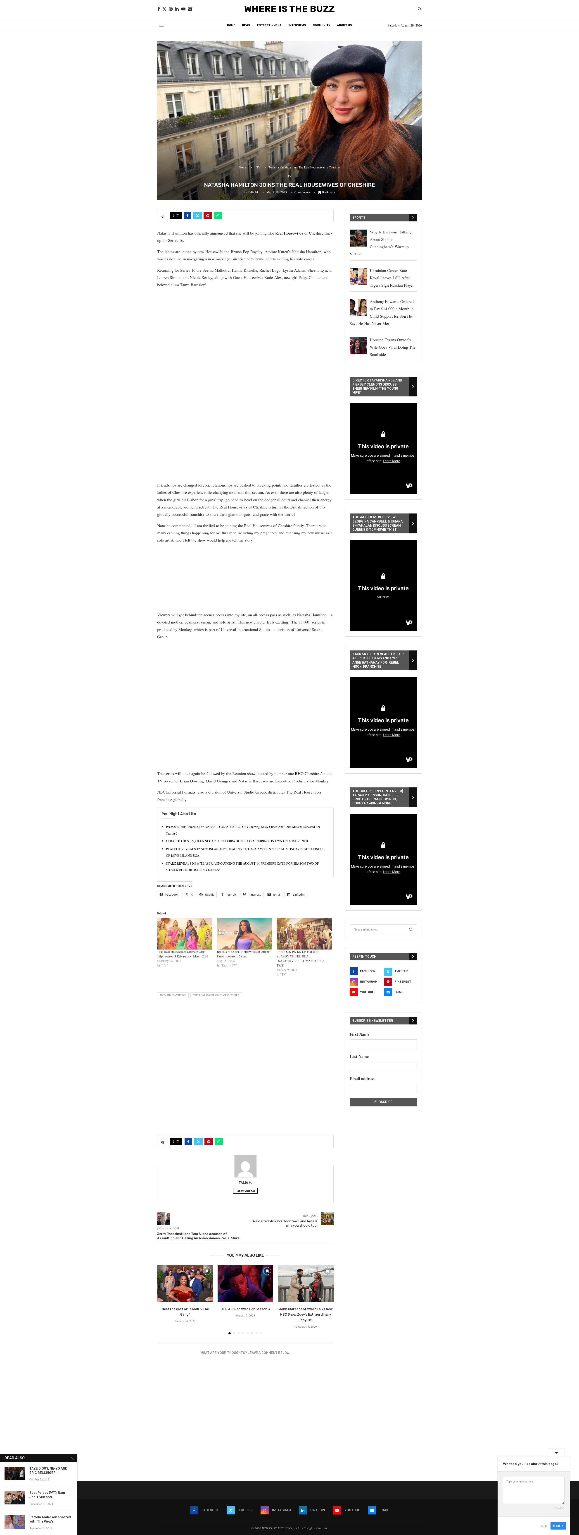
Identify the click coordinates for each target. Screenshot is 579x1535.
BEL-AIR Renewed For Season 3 (245, 1309)
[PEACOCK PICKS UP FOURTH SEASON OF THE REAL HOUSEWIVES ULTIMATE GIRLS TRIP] (304, 933)
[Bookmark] (207, 1271)
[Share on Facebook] (187, 215)
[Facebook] (158, 9)
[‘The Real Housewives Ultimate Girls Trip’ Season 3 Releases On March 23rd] (184, 933)
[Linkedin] (177, 9)
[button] (163, 1299)
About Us (344, 25)
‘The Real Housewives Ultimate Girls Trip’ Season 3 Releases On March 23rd (182, 954)
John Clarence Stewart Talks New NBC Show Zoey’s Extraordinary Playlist (305, 1314)
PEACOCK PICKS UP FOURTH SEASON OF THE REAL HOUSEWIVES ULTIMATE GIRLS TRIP (301, 958)
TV (258, 167)
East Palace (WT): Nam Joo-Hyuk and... (47, 1495)
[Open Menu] (161, 25)
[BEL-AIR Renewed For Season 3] (245, 1283)
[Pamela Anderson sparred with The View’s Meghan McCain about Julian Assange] (15, 1522)
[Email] (190, 9)
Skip (544, 1526)
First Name (359, 1034)
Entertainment (269, 25)
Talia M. (253, 192)
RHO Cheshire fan (310, 773)
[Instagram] (171, 9)
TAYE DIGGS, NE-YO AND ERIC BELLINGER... (48, 1471)
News (246, 25)
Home (231, 25)
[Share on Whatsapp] (218, 215)
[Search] (419, 9)
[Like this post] (177, 215)
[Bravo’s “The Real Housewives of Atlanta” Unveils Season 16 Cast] (244, 933)
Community (321, 25)
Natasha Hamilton (173, 995)
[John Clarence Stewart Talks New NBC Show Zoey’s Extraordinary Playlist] (306, 1283)
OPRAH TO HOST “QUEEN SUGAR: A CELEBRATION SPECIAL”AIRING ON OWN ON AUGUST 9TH (237, 841)
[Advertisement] (245, 324)
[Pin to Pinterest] (208, 215)
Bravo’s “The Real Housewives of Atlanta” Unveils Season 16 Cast (244, 954)
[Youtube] (183, 9)
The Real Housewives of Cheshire (295, 233)
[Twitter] (164, 9)
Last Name (359, 1056)
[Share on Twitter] (197, 215)
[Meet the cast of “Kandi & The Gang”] (185, 1283)
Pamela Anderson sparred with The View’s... (50, 1519)
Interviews (297, 25)
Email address (362, 1079)
